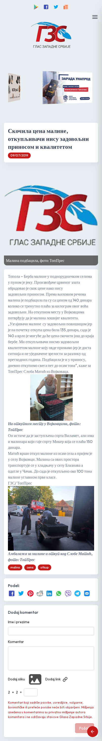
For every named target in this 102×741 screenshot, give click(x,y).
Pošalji (84, 728)
